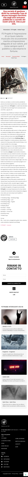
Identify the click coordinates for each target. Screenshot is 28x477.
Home (3, 56)
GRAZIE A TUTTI (7, 326)
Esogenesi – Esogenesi (9, 351)
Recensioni (8, 56)
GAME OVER (6, 377)
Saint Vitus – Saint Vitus (9, 402)
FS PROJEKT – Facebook (6, 225)
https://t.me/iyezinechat (14, 259)
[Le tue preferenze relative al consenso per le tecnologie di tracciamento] (25, 474)
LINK (14, 294)
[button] (4, 4)
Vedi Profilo (12, 239)
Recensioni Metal (16, 56)
